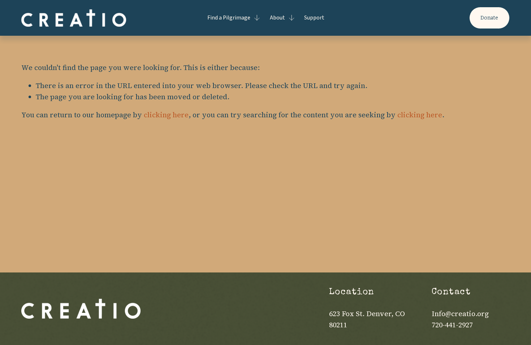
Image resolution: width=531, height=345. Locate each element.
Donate (489, 18)
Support (314, 18)
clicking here (166, 114)
